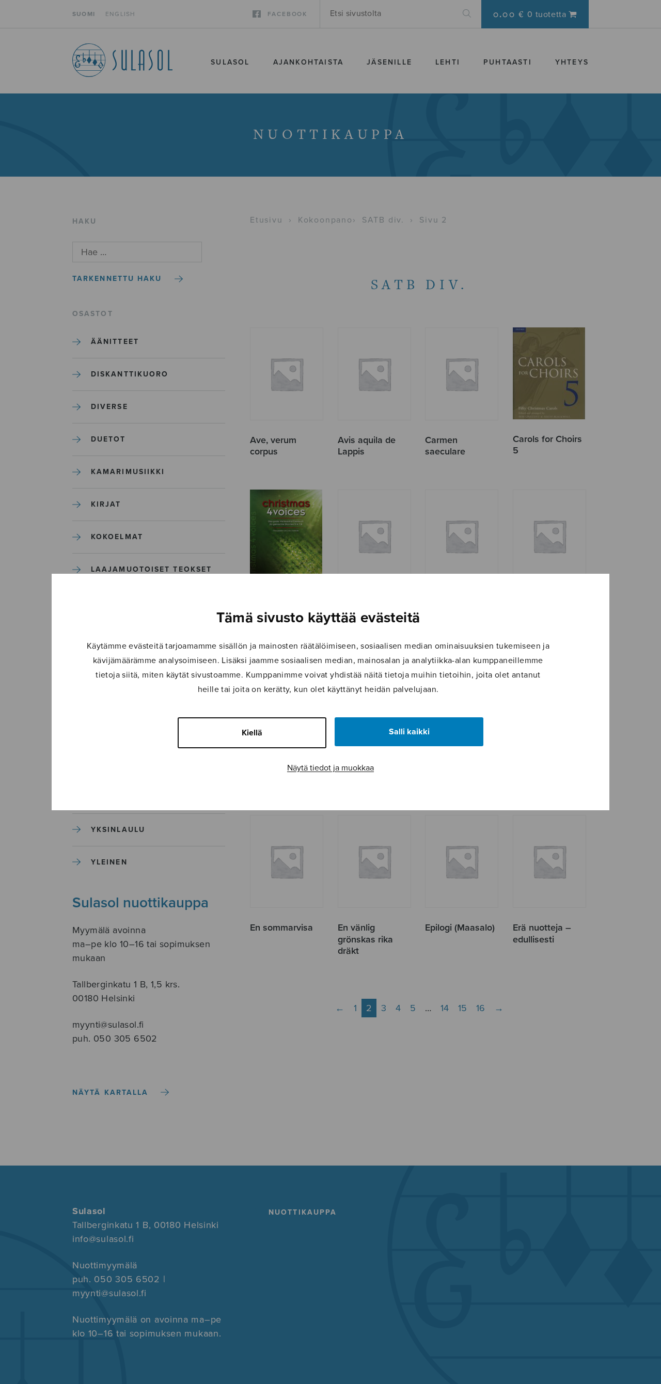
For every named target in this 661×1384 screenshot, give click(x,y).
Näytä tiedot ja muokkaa (330, 768)
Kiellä (252, 733)
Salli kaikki (409, 732)
